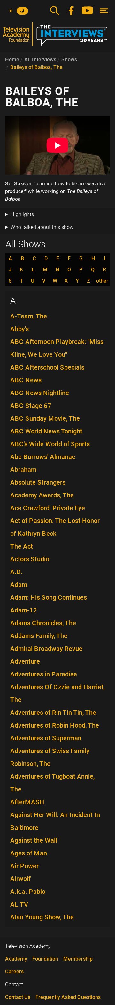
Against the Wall (33, 840)
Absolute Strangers (37, 482)
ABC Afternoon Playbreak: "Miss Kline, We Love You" (56, 348)
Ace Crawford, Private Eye (47, 508)
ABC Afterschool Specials (47, 367)
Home (12, 60)
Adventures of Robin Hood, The (54, 725)
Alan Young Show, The (42, 917)
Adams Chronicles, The (43, 623)
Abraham (23, 469)
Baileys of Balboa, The (36, 67)
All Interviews (40, 60)
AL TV (19, 904)
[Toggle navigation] (104, 11)
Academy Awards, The (42, 495)
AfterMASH (27, 802)
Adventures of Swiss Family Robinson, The (49, 757)
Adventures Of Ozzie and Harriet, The (57, 693)
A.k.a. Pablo (27, 891)
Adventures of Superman (45, 738)
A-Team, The (28, 316)
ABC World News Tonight (46, 431)
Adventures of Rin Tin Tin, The (53, 712)
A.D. (16, 572)
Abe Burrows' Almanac (42, 457)
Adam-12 (23, 610)
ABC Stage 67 (30, 405)
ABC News (26, 380)
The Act (21, 546)
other (102, 281)
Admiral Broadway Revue (46, 648)
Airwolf (20, 879)
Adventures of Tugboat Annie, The (52, 783)
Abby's (19, 329)
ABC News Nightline (39, 393)
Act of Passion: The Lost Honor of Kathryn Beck (55, 527)
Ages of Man (28, 853)
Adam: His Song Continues (48, 597)
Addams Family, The (38, 636)
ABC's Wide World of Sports (50, 444)
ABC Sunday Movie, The (45, 418)
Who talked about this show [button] (42, 227)
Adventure (25, 661)
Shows (69, 60)
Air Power (24, 866)
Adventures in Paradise (43, 674)
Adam (18, 584)
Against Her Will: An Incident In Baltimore (55, 821)
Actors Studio (29, 559)
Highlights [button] (22, 214)
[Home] (57, 36)
